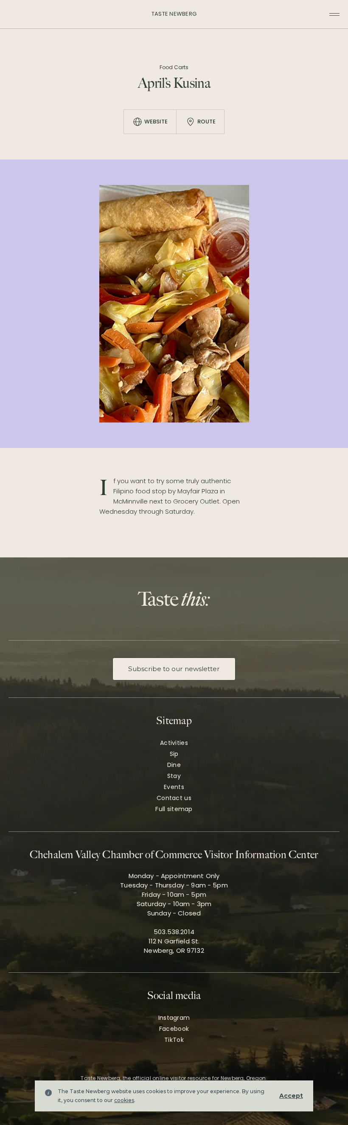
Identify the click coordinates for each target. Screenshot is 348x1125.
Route (206, 122)
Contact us (174, 798)
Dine (174, 765)
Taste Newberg (174, 14)
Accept (291, 1096)
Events (174, 787)
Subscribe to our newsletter (174, 669)
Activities (174, 743)
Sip (174, 754)
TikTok (174, 1039)
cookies (124, 1100)
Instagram (174, 1017)
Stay (174, 776)
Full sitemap (173, 809)
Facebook (174, 1028)
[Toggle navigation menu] (334, 14)
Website (156, 122)
